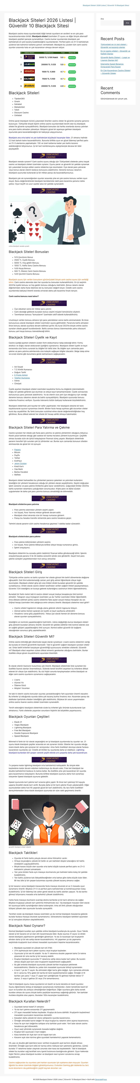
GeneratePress (101, 1079)
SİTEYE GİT (72, 57)
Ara (102, 19)
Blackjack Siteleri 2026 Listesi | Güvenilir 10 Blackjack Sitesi (106, 5)
